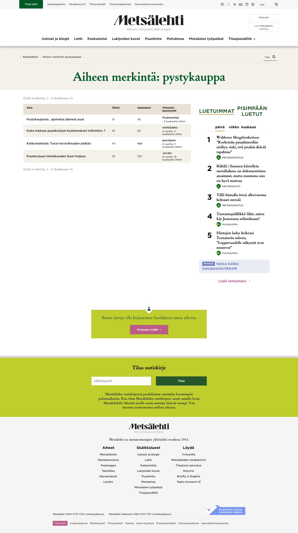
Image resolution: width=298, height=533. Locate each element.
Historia (188, 470)
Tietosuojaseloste (120, 4)
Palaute (129, 523)
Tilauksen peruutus (189, 465)
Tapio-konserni (187, 481)
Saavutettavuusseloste (149, 4)
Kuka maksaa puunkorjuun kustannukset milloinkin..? (66, 130)
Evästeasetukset (166, 523)
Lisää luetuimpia (232, 281)
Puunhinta (153, 39)
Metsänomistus (232, 157)
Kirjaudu (264, 17)
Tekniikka (108, 470)
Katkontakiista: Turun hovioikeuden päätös (59, 143)
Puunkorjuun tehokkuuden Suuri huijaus (56, 156)
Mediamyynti (77, 4)
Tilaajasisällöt (240, 39)
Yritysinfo (188, 454)
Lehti (78, 39)
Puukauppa (230, 224)
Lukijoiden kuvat (126, 39)
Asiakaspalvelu (56, 4)
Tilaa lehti (31, 4)
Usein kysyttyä (145, 523)
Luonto (108, 481)
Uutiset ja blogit (55, 39)
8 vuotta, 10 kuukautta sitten (172, 158)
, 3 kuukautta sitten (173, 121)
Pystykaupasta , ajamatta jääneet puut (55, 119)
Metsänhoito (231, 186)
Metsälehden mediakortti (188, 459)
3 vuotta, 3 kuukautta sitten (172, 133)
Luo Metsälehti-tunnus (263, 27)
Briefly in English (188, 476)
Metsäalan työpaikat (206, 39)
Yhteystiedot (97, 4)
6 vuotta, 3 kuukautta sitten (172, 145)
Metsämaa (175, 39)
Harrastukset (108, 476)
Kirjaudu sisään (148, 329)
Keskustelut (97, 39)
